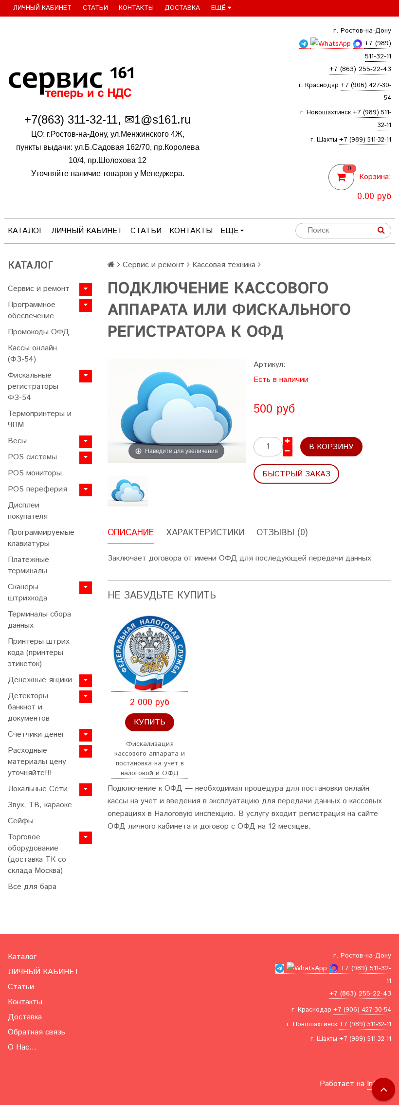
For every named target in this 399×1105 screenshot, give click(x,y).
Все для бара (32, 886)
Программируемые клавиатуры (41, 538)
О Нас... (22, 1047)
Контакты (136, 8)
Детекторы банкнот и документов (29, 707)
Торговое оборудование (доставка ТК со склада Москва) (37, 854)
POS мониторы (35, 473)
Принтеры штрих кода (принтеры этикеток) (39, 653)
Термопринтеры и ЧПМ (40, 419)
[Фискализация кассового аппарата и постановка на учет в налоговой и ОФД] (149, 653)
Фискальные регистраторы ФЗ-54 (33, 386)
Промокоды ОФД (38, 332)
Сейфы (21, 821)
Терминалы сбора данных (39, 620)
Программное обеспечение (31, 310)
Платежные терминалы (28, 565)
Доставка (182, 8)
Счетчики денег (36, 734)
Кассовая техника (223, 265)
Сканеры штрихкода (27, 592)
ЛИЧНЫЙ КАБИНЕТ (42, 8)
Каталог (25, 230)
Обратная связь (36, 1032)
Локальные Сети (38, 789)
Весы (17, 441)
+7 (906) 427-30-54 (362, 1009)
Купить (149, 722)
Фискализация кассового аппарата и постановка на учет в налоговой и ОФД (149, 758)
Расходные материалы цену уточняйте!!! (37, 762)
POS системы (32, 457)
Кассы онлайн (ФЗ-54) (32, 354)
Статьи (95, 8)
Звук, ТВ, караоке (40, 805)
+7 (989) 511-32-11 (365, 140)
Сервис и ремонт (39, 288)
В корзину (331, 447)
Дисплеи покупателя (28, 511)
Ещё (218, 8)
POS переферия (37, 489)
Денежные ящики (40, 680)
